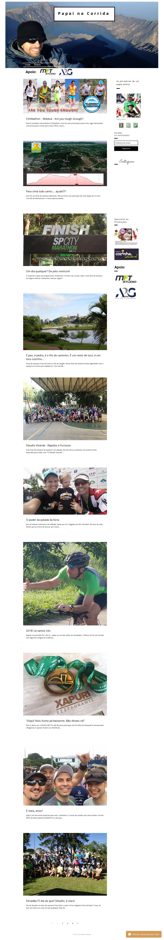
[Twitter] (136, 125)
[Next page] (78, 923)
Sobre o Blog (120, 119)
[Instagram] (128, 125)
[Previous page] (52, 923)
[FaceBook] (121, 125)
